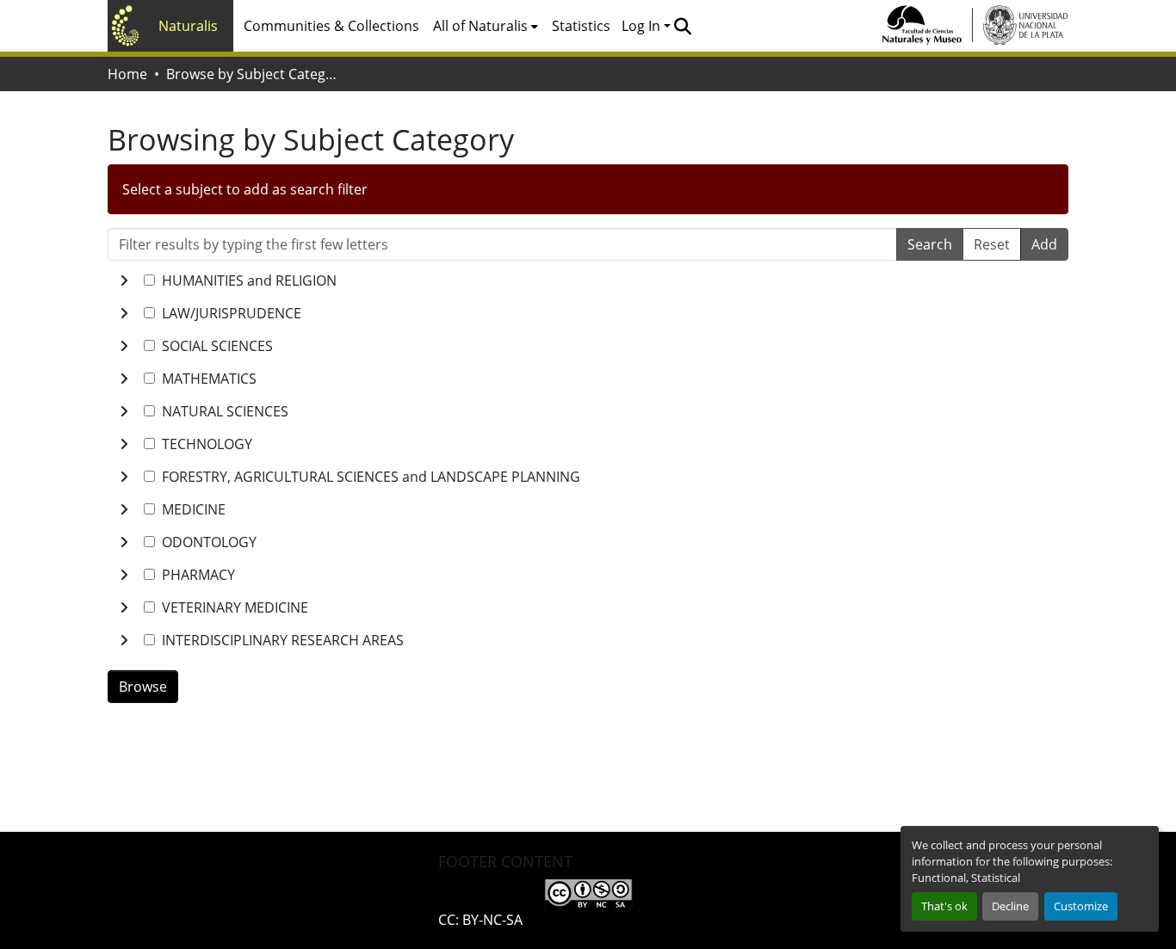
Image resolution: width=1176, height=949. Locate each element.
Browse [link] (143, 686)
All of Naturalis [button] (480, 25)
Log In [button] (643, 25)
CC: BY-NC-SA (480, 919)
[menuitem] (485, 26)
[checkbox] (149, 280)
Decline (1010, 906)
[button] (682, 25)
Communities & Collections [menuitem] (331, 25)
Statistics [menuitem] (581, 25)
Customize (1081, 906)
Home (127, 74)
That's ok (944, 906)
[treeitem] (588, 313)
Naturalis (188, 25)
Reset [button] (992, 244)
